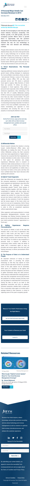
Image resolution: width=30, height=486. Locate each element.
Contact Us (15, 337)
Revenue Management (23, 371)
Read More (6, 386)
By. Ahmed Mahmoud (8, 378)
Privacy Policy (21, 477)
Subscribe (13, 137)
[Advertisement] (15, 298)
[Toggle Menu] (25, 7)
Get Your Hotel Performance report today (15, 318)
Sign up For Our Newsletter (15, 441)
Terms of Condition (11, 477)
